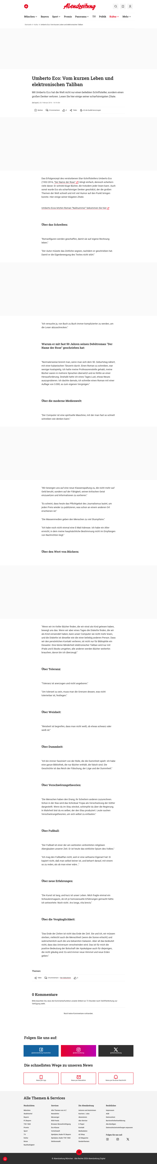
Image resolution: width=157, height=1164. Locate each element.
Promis (68, 16)
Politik (102, 16)
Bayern (45, 16)
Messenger (55, 1117)
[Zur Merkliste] (123, 6)
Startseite (28, 25)
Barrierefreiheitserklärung (115, 1121)
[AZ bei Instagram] (117, 1139)
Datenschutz (110, 1117)
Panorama (80, 16)
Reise (26, 1141)
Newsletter (55, 1114)
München (29, 16)
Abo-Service (82, 1121)
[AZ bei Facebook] (107, 1139)
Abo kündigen (111, 1124)
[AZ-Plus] (26, 6)
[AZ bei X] (127, 1139)
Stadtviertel (28, 1114)
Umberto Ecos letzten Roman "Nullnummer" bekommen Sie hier (74, 208)
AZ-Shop (81, 1134)
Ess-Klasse (55, 1127)
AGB (107, 1114)
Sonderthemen (83, 1141)
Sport (55, 16)
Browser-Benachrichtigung (61, 1124)
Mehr (126, 16)
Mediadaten (82, 1131)
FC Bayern (27, 1121)
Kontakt (81, 1127)
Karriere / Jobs (83, 1114)
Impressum (110, 1110)
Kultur (113, 16)
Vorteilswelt (55, 1131)
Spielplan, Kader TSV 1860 (60, 1138)
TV (94, 16)
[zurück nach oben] (79, 1153)
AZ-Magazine (83, 1138)
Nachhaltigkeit (29, 1145)
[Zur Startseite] (79, 10)
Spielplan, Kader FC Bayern (61, 1134)
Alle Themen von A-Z (58, 1110)
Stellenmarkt (56, 1141)
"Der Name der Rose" (64, 182)
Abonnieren (82, 1117)
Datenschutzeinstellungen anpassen (119, 1127)
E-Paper (81, 1124)
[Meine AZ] (130, 6)
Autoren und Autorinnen (87, 1110)
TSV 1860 (27, 1124)
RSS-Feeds (55, 1121)
